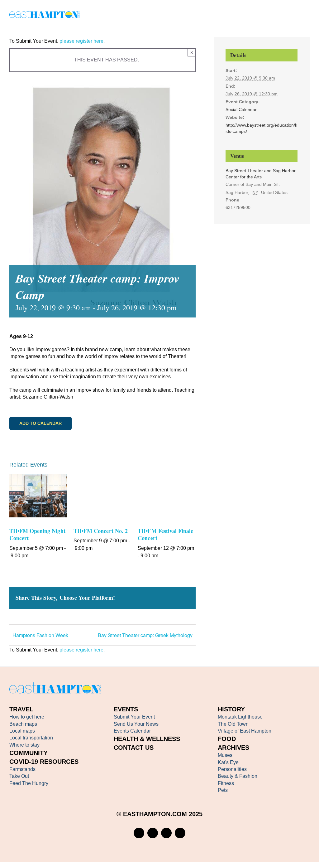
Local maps (22, 731)
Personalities (232, 769)
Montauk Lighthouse (240, 716)
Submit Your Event (134, 716)
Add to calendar (40, 423)
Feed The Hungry (28, 783)
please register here (80, 41)
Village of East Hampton (244, 731)
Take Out (19, 776)
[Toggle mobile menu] (307, 15)
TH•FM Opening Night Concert (37, 534)
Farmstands (22, 769)
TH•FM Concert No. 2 (101, 531)
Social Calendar (241, 109)
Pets (223, 790)
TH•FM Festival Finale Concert (165, 534)
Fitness (226, 783)
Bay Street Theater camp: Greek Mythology (145, 635)
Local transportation (31, 737)
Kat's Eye (228, 762)
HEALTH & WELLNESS (147, 738)
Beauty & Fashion (237, 776)
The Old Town (233, 724)
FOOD (227, 738)
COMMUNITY (28, 752)
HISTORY (231, 709)
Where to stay (24, 745)
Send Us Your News (136, 724)
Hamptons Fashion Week (40, 635)
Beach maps (23, 724)
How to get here (26, 716)
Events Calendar (132, 731)
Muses (225, 755)
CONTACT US (134, 747)
